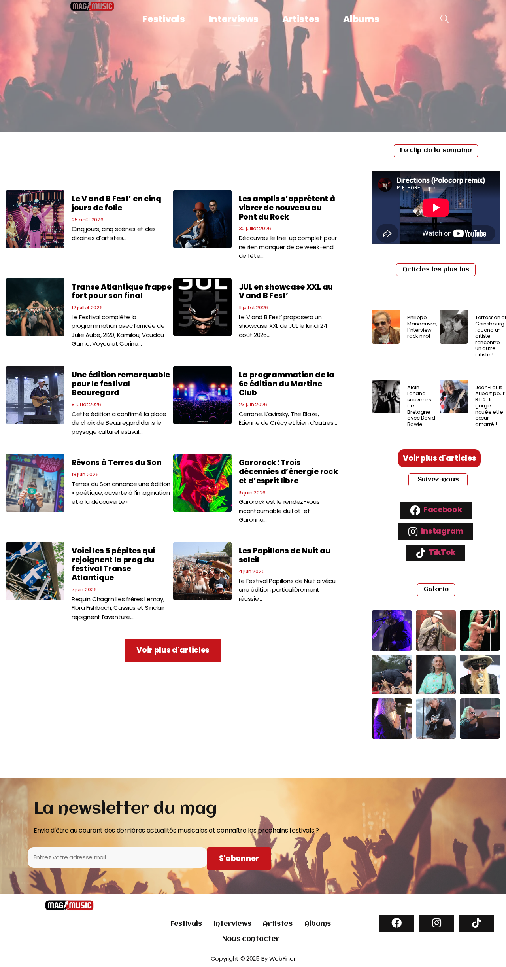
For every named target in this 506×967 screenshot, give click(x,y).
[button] (173, 650)
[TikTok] (476, 923)
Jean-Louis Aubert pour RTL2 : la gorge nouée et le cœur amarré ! (490, 406)
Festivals (163, 19)
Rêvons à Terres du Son (116, 462)
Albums (361, 19)
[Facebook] (396, 923)
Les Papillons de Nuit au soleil (284, 555)
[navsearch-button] (444, 19)
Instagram (441, 531)
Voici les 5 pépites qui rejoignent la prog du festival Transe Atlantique (113, 564)
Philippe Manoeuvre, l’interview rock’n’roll (422, 327)
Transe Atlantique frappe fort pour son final (122, 291)
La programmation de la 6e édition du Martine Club (286, 383)
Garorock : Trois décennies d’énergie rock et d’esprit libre (288, 471)
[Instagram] (436, 923)
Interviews (234, 19)
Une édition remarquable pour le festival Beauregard (121, 383)
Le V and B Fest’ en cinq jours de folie (116, 203)
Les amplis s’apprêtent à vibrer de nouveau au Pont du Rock (287, 207)
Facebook (442, 509)
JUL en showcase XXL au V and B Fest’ (286, 291)
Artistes (301, 19)
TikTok (441, 552)
